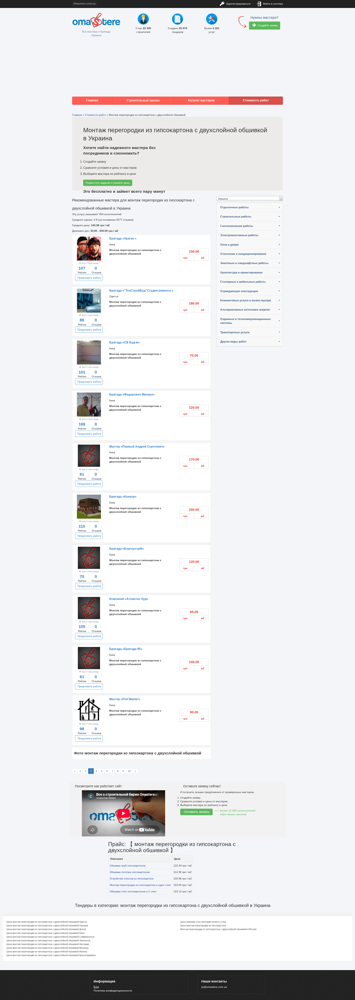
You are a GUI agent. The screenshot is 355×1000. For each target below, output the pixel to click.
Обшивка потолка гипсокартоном (130, 872)
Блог (96, 986)
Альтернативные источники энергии (245, 309)
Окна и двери (229, 244)
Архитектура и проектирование (241, 272)
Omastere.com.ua (85, 3)
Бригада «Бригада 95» (125, 648)
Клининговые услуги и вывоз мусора (245, 300)
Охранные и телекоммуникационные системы (245, 320)
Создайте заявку (267, 25)
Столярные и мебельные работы (243, 281)
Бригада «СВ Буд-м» (124, 342)
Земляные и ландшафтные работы (244, 263)
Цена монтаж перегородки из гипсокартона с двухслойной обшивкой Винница (47, 948)
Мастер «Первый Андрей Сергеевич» (137, 446)
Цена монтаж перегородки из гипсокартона (203, 925)
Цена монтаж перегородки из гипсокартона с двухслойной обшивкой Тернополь (48, 940)
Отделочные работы (234, 207)
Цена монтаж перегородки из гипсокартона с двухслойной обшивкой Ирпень (46, 951)
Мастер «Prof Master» (124, 699)
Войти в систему (272, 3)
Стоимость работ (256, 100)
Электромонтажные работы (239, 235)
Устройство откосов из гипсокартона (131, 878)
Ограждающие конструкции (239, 291)
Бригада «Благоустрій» (126, 548)
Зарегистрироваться (238, 3)
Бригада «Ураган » (122, 238)
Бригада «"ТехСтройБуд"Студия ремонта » (141, 290)
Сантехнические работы (236, 225)
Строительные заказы (143, 100)
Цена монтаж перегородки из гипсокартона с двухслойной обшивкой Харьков (47, 925)
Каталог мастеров (201, 100)
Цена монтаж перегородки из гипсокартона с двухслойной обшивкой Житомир (47, 944)
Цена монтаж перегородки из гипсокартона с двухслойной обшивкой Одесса (46, 922)
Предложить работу (89, 277)
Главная (92, 100)
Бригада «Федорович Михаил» (132, 394)
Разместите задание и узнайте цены (108, 182)
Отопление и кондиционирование (243, 253)
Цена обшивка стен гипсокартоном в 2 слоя (203, 922)
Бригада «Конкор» (122, 496)
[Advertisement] (177, 67)
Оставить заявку (196, 812)
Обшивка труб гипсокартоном (128, 865)
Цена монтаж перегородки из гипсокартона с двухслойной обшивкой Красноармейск (51, 955)
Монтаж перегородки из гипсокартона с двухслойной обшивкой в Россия (218, 929)
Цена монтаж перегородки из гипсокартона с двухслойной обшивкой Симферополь (50, 937)
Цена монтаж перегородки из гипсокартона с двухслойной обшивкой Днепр (46, 929)
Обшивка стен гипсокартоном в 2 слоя (133, 891)
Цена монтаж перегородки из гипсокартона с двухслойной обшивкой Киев (45, 933)
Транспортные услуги (235, 332)
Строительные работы (235, 216)
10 (129, 771)
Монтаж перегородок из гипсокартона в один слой (140, 884)
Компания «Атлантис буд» (128, 598)
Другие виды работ (233, 341)
